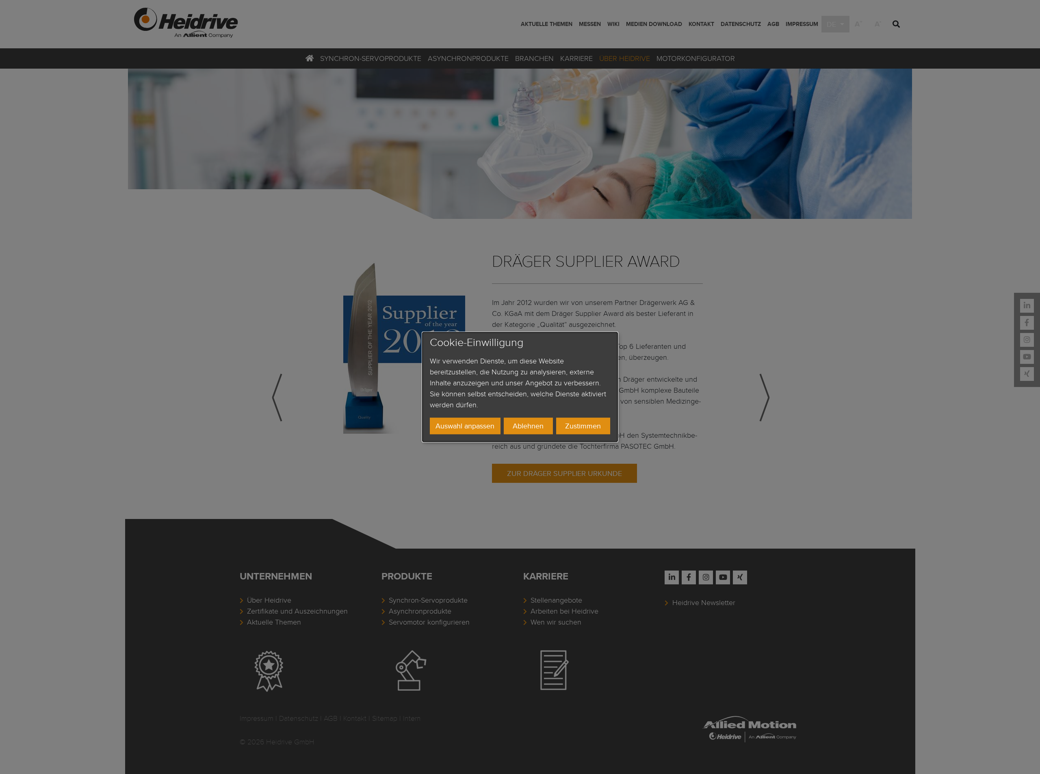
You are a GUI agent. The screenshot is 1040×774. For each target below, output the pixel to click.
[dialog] (520, 386)
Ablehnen (528, 426)
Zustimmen (583, 426)
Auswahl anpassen (465, 426)
